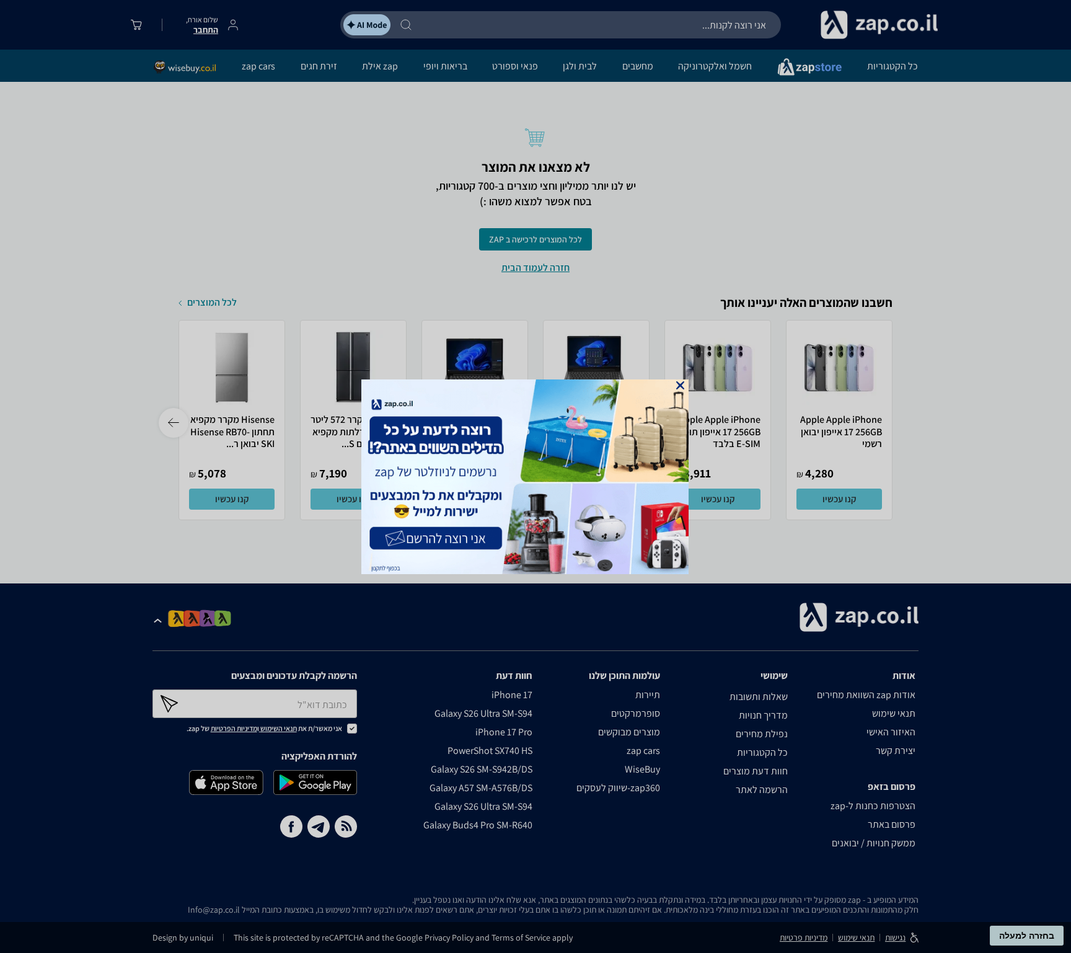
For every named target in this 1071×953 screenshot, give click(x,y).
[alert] (535, 476)
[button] (680, 385)
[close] (680, 385)
